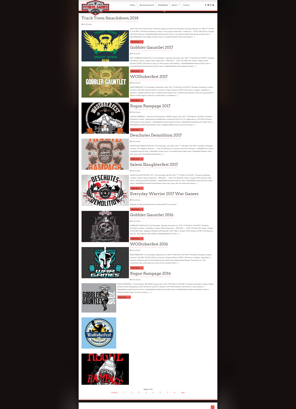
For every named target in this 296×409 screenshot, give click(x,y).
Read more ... (136, 42)
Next (183, 393)
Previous (114, 393)
